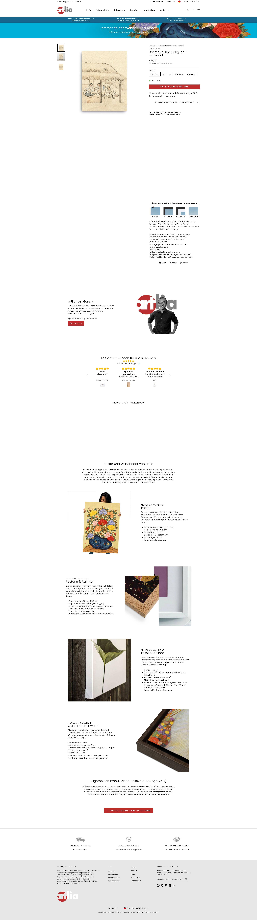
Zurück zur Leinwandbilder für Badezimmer (130, 810)
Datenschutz (136, 881)
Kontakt (134, 871)
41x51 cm (167, 74)
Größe (152, 70)
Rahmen (168, 216)
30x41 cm (154, 74)
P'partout (180, 216)
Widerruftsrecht (114, 877)
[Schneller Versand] (80, 839)
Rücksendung (113, 874)
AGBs (133, 874)
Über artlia (76, 2)
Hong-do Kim (155, 49)
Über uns (134, 867)
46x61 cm (179, 74)
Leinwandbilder (103, 10)
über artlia (76, 323)
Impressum (135, 877)
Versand (111, 871)
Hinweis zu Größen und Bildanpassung (174, 102)
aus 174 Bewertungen (127, 363)
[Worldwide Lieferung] (177, 839)
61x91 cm (191, 74)
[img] (128, 361)
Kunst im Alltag (149, 10)
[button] (87, 375)
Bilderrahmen (119, 10)
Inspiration (164, 10)
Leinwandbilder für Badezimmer (170, 46)
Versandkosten (166, 63)
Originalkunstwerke (64, 877)
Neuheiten (134, 10)
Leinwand (193, 216)
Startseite (152, 46)
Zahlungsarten (113, 881)
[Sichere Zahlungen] (129, 839)
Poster (89, 10)
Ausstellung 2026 (63, 2)
